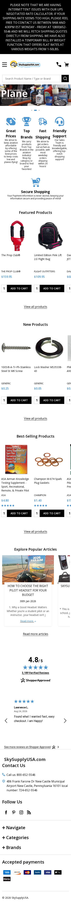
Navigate (15, 827)
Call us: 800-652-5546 (21, 775)
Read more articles (35, 634)
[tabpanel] (35, 95)
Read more (27, 621)
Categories (17, 837)
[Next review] (65, 721)
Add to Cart (19, 288)
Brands (13, 847)
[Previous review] (6, 721)
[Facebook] (6, 812)
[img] (35, 667)
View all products (35, 307)
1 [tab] (31, 110)
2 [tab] (35, 110)
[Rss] (29, 812)
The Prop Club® (10, 255)
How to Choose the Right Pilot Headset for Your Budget (28, 590)
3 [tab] (39, 110)
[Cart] (67, 64)
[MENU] (4, 64)
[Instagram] (21, 812)
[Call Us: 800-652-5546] (59, 64)
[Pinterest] (13, 812)
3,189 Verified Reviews (35, 672)
